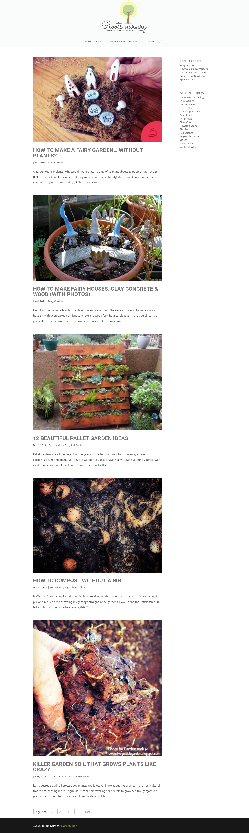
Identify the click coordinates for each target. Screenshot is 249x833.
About (100, 41)
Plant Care (71, 776)
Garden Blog (69, 826)
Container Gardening (192, 97)
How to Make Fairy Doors (194, 69)
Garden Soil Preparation (193, 72)
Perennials (186, 118)
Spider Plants (187, 79)
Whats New (186, 143)
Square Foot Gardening (193, 76)
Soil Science (56, 587)
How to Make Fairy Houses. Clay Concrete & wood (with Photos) (95, 291)
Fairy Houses (187, 65)
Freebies (134, 41)
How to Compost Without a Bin (77, 580)
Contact (152, 41)
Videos (183, 140)
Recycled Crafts (73, 445)
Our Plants (186, 115)
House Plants (187, 108)
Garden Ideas (56, 445)
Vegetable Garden (75, 587)
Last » (88, 812)
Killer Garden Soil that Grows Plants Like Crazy (94, 767)
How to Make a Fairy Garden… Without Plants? (88, 153)
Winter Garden (188, 147)
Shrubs (184, 129)
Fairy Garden (55, 162)
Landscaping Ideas (190, 111)
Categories (115, 41)
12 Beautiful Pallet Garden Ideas (80, 438)
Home (88, 41)
